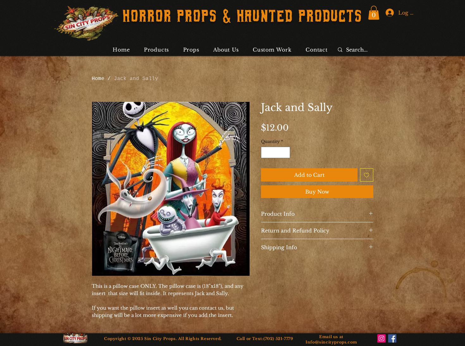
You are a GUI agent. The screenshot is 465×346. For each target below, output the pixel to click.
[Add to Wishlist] (366, 175)
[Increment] (285, 152)
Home (98, 79)
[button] (374, 13)
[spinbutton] (276, 152)
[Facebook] (392, 338)
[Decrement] (266, 152)
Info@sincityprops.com (331, 342)
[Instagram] (381, 338)
